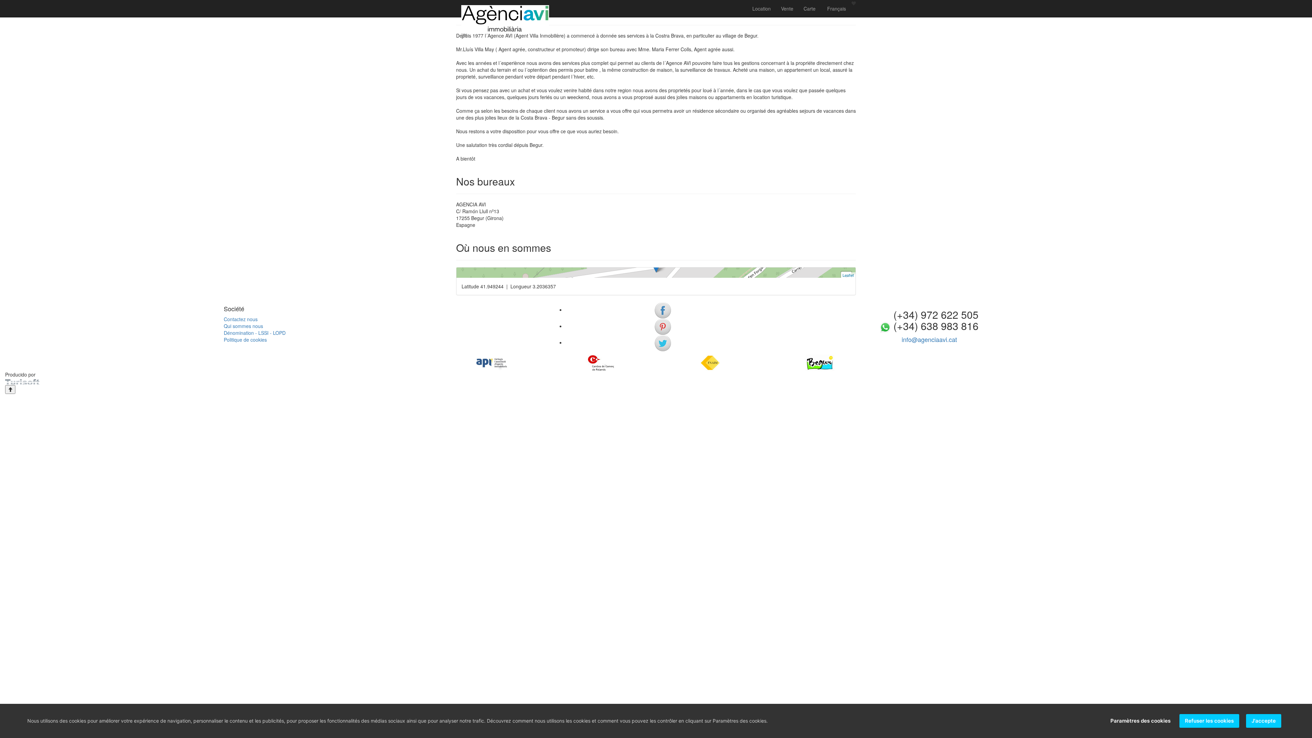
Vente (787, 8)
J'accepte (1264, 721)
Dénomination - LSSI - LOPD (255, 332)
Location (761, 8)
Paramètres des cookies (1140, 721)
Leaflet (848, 275)
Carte (810, 8)
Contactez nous (241, 319)
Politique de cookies (245, 339)
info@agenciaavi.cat (929, 339)
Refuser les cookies (1209, 721)
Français (836, 8)
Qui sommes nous (243, 326)
